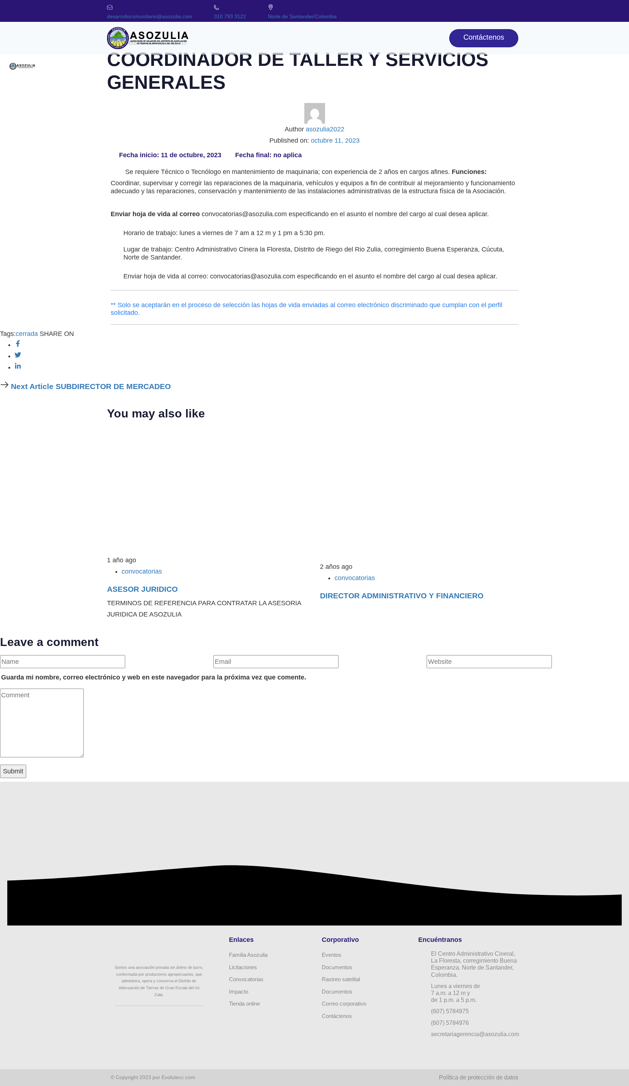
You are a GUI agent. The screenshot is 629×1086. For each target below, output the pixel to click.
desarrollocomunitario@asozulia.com (149, 16)
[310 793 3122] (216, 7)
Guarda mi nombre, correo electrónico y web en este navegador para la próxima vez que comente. (153, 677)
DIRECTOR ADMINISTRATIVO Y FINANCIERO (401, 595)
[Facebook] (469, 9)
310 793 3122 (230, 16)
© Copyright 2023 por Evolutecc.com (153, 1077)
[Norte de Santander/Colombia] (270, 7)
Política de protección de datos (478, 1077)
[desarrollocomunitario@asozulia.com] (109, 7)
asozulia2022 (325, 129)
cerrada (27, 333)
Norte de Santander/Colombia (302, 16)
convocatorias (142, 571)
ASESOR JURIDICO (142, 589)
